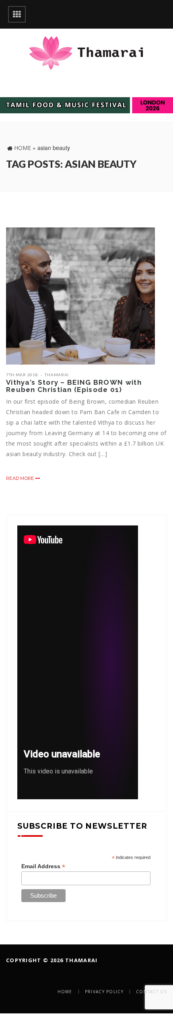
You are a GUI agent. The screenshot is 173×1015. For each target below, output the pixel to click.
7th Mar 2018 (22, 374)
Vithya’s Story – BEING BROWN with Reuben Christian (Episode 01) (74, 386)
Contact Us (151, 992)
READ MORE (20, 478)
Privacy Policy (104, 992)
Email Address (43, 866)
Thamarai (57, 374)
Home (22, 148)
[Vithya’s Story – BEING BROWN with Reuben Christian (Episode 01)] (80, 296)
